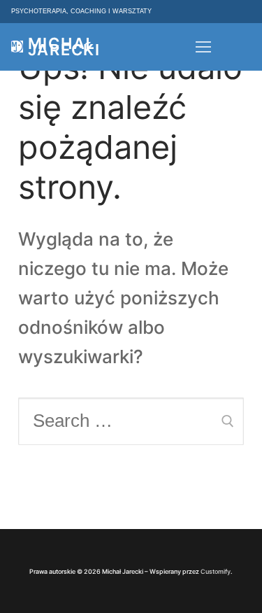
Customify (216, 571)
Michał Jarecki (64, 47)
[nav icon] (203, 47)
